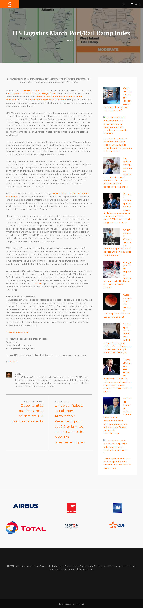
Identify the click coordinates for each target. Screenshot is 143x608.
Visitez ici (39, 283)
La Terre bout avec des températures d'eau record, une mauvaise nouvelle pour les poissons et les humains (117, 144)
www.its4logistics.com (17, 332)
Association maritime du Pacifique (48, 99)
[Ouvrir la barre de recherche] (123, 4)
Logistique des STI (31, 90)
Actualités (12, 362)
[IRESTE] (9, 4)
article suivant (62, 401)
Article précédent (33, 401)
